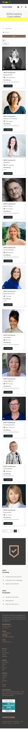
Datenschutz (17, 723)
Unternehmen (5, 652)
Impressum (9, 723)
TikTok (3, 686)
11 (15, 531)
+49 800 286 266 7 (6, 633)
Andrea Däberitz (8, 381)
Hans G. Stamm (8, 206)
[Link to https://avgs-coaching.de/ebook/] (18, 7)
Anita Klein (7, 162)
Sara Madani (7, 337)
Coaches (4, 654)
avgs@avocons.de (6, 642)
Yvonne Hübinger (9, 250)
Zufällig (5, 43)
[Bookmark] (4, 68)
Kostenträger (5, 662)
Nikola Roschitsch (9, 293)
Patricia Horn (7, 512)
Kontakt (4, 650)
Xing (3, 679)
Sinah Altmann (8, 468)
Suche (14, 36)
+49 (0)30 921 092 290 (8, 637)
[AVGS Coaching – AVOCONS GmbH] (7, 7)
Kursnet (4, 664)
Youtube (4, 684)
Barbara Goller (8, 75)
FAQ (3, 666)
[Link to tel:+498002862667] (22, 7)
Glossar (4, 668)
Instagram (4, 680)
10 (12, 531)
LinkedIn (4, 677)
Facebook (4, 675)
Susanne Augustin (9, 425)
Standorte (4, 656)
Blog (3, 669)
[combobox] (14, 28)
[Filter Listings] (3, 40)
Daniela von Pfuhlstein (10, 118)
